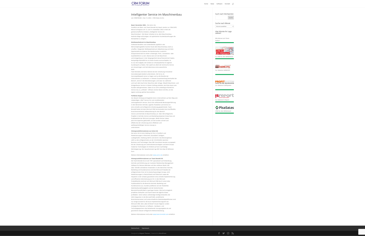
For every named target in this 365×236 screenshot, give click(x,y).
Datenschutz (135, 228)
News (212, 4)
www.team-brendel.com (160, 214)
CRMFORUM (138, 18)
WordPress (162, 233)
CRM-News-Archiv (158, 18)
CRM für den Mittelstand (223, 111)
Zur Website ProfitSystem (223, 85)
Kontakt (227, 4)
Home (206, 4)
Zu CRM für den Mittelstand (224, 56)
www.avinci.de (157, 155)
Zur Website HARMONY (222, 70)
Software (219, 4)
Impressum (145, 228)
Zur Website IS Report (222, 100)
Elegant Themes (144, 233)
